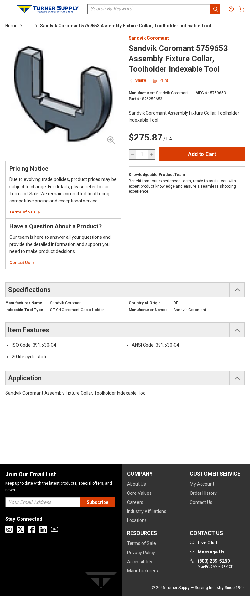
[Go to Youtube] (54, 529)
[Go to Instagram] (9, 529)
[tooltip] (28, 25)
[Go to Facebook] (31, 529)
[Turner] (101, 581)
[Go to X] (20, 529)
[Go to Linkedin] (43, 529)
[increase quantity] (151, 154)
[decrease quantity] (132, 154)
